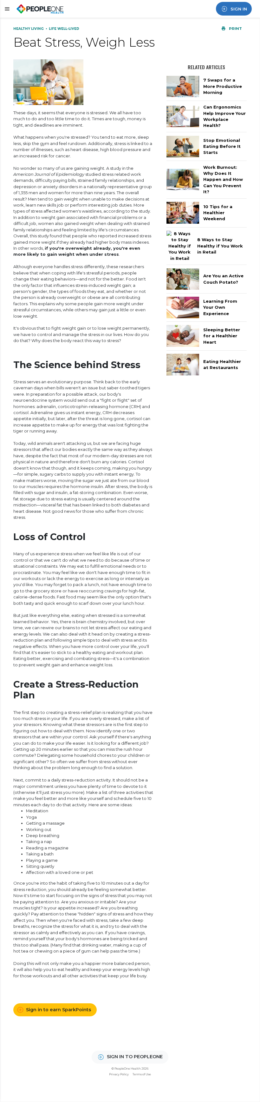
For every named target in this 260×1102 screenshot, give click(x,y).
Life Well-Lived (64, 29)
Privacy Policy (119, 1074)
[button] (6, 9)
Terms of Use (142, 1074)
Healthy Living (29, 29)
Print (235, 28)
